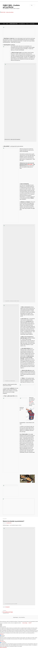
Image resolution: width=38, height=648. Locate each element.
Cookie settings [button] (24, 622)
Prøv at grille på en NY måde (8, 612)
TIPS (4, 23)
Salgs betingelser (15, 617)
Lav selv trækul (32, 23)
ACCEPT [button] (30, 622)
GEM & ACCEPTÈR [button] (3, 647)
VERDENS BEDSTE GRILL (14, 23)
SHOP (7, 23)
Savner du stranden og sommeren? (13, 521)
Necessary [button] (2, 634)
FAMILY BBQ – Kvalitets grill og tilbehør (11, 6)
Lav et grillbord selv (22, 23)
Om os (27, 23)
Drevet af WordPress (22, 617)
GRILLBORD (30, 164)
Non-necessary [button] (2, 641)
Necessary (3, 635)
